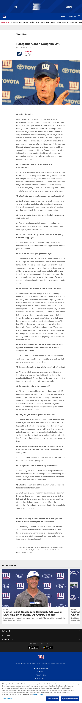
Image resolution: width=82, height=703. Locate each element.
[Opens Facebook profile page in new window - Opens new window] (26, 54)
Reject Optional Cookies (70, 698)
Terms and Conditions (41, 668)
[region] (41, 692)
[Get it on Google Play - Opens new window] (48, 648)
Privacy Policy (41, 675)
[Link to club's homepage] (4, 15)
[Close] (78, 684)
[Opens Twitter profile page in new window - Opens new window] (29, 54)
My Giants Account (41, 678)
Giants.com (28, 51)
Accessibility (41, 671)
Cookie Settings (7, 698)
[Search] (75, 16)
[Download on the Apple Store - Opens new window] (33, 648)
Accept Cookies (52, 698)
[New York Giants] (41, 657)
